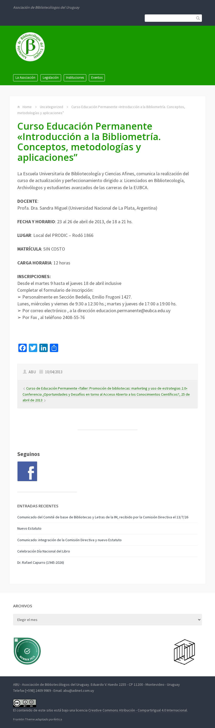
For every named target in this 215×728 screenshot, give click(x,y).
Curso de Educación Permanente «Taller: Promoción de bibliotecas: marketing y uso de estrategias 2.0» (106, 388)
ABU (16, 684)
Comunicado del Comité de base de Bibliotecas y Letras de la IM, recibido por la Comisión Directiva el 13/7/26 (102, 517)
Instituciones (75, 77)
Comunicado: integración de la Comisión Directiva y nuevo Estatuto (69, 540)
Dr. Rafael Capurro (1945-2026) (40, 562)
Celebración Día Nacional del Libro (43, 551)
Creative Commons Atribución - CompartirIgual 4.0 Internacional (137, 710)
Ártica (58, 719)
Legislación (51, 77)
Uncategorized (51, 106)
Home (27, 106)
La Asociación (25, 77)
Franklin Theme (24, 719)
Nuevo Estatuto (29, 528)
